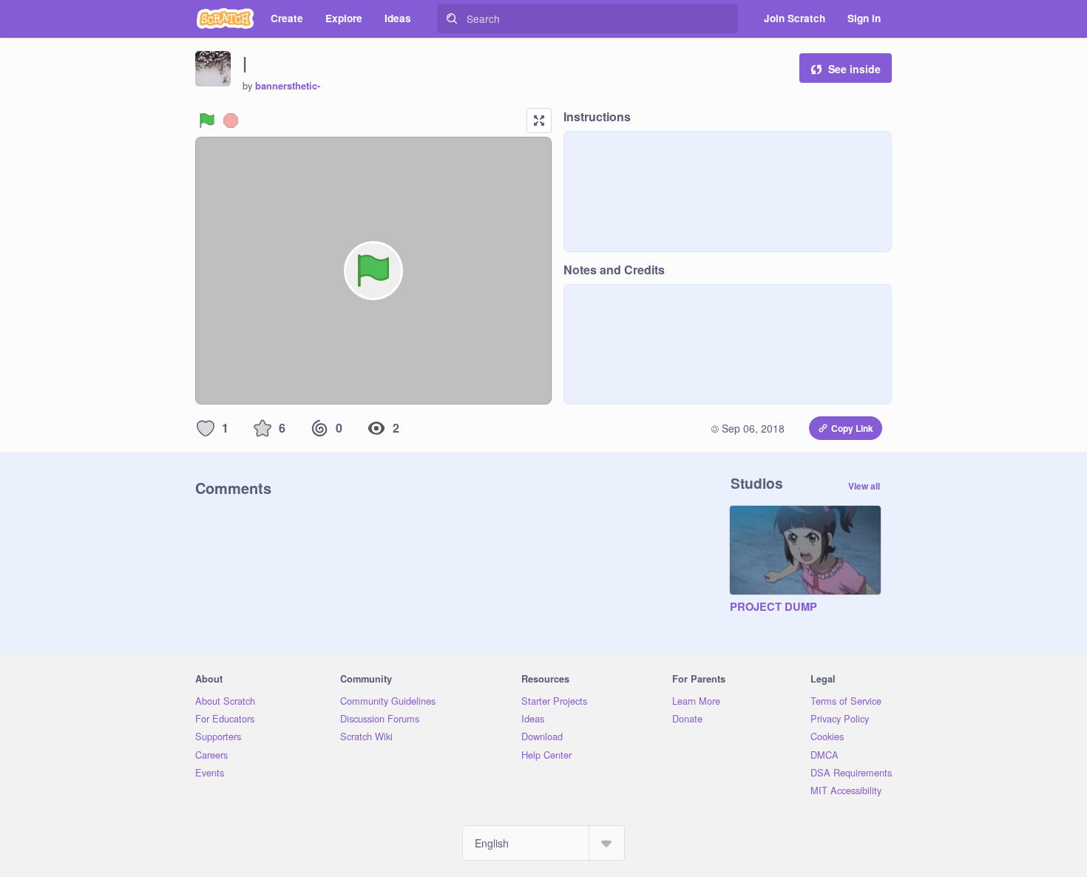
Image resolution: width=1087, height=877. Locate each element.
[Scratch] (225, 18)
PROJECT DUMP (773, 607)
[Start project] (207, 120)
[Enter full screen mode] (539, 120)
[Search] (452, 18)
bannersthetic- (287, 85)
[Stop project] (231, 120)
